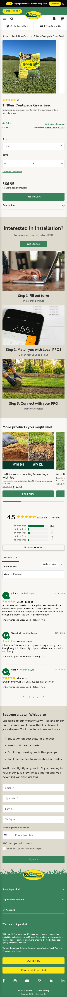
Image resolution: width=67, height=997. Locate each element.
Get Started (33, 244)
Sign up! (33, 859)
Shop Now (28, 493)
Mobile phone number (15, 827)
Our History (33, 960)
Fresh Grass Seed (20, 36)
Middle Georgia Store (55, 128)
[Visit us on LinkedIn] (63, 980)
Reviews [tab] (8, 557)
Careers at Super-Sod (33, 970)
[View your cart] (62, 19)
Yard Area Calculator (12, 171)
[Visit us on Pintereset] (39, 980)
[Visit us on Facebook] (3, 980)
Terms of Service (25, 990)
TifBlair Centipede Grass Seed (49, 36)
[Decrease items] (4, 163)
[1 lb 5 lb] (33, 146)
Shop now (55, 3)
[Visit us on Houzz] (51, 980)
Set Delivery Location (55, 124)
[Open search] (12, 19)
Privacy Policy (43, 990)
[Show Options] (61, 808)
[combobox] (32, 808)
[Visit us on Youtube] (27, 980)
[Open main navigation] (4, 19)
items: (5, 155)
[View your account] (54, 19)
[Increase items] (62, 163)
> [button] (44, 696)
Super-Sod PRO (12, 11)
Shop (5, 36)
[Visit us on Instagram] (15, 980)
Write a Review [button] (35, 547)
